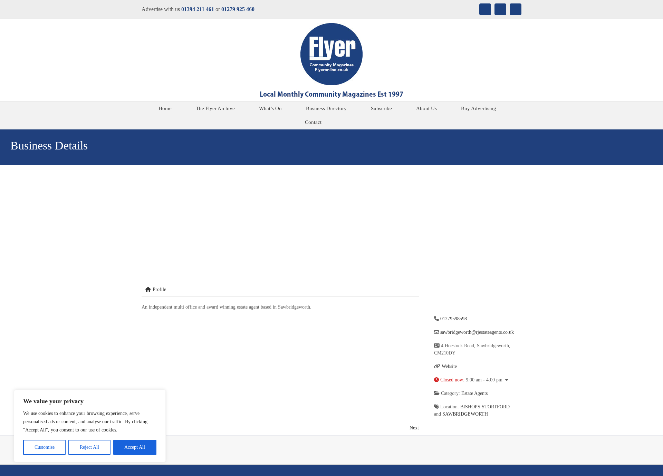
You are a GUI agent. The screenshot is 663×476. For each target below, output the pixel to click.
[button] (347, 122)
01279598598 (453, 318)
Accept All (134, 447)
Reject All (89, 447)
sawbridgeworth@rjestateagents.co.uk (477, 332)
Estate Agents (474, 393)
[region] (90, 426)
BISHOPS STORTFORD (485, 406)
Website (449, 366)
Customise (45, 447)
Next (414, 427)
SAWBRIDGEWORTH (465, 414)
